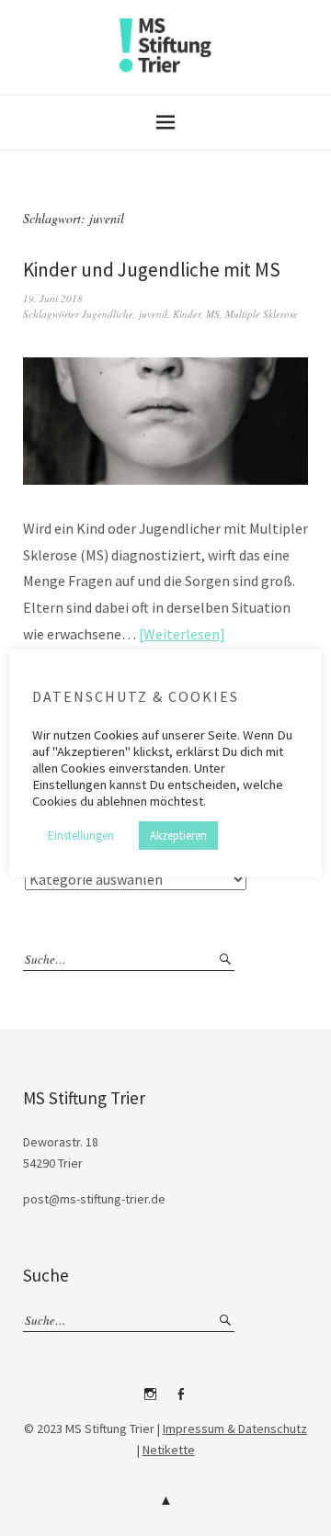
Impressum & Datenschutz (235, 1428)
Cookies (116, 735)
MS (213, 314)
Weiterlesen (181, 634)
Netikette (169, 1449)
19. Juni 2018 (53, 298)
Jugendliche (107, 314)
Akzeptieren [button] (178, 835)
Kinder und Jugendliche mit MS (151, 269)
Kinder (186, 314)
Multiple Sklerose (261, 314)
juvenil (153, 314)
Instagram (151, 1401)
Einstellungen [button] (81, 835)
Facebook (181, 1401)
